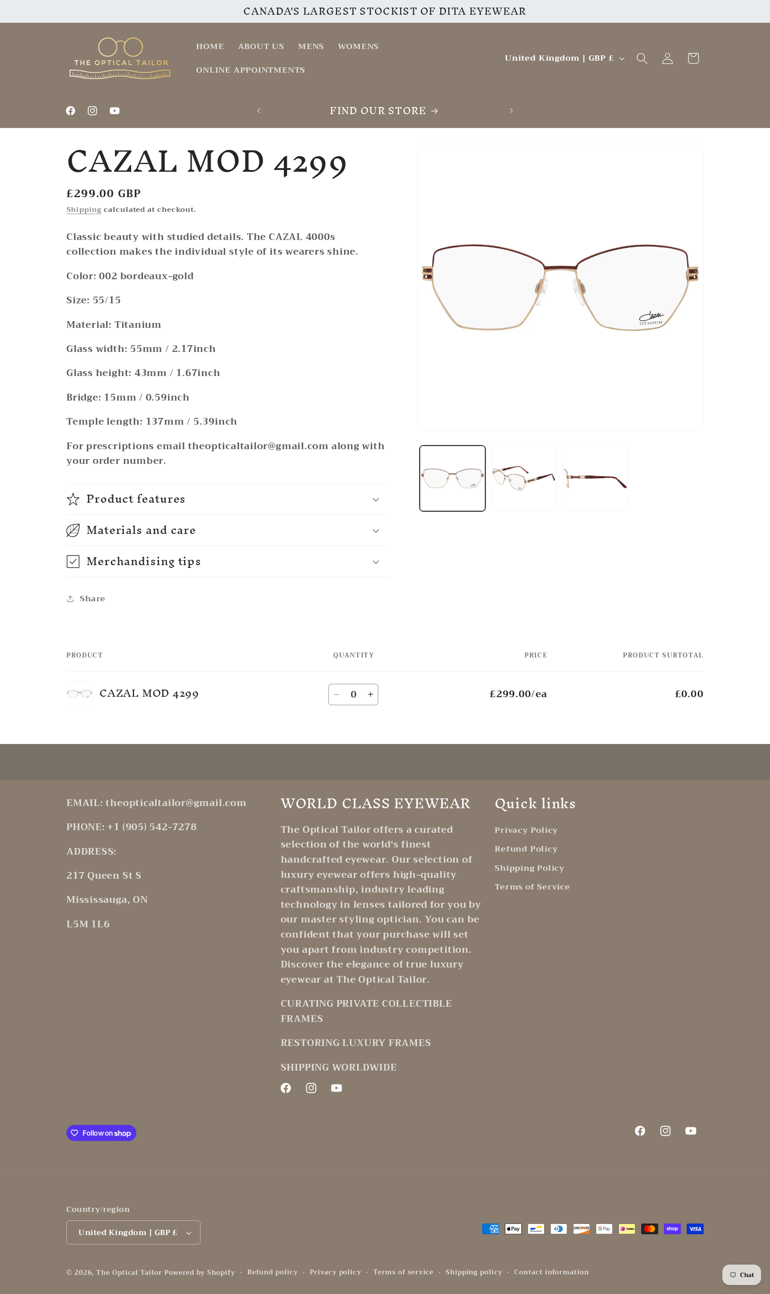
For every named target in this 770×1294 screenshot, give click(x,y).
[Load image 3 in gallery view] (595, 478)
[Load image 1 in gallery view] (452, 478)
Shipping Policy (530, 868)
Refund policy (272, 1272)
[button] (642, 58)
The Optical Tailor (129, 1272)
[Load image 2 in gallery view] (524, 478)
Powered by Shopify (199, 1272)
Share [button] (93, 598)
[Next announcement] (511, 110)
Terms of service (403, 1272)
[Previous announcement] (259, 110)
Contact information (551, 1272)
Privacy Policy (526, 830)
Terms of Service (532, 887)
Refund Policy (526, 849)
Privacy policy (335, 1272)
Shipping (84, 209)
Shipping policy (474, 1272)
